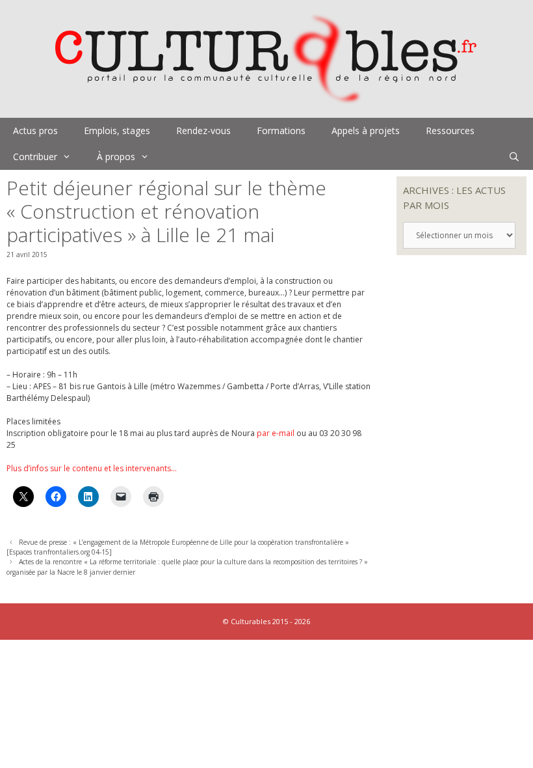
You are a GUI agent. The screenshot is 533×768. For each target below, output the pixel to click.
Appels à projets (366, 130)
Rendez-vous (203, 130)
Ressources (450, 130)
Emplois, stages (117, 130)
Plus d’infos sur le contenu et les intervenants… (91, 468)
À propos (116, 156)
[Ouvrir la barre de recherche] (514, 157)
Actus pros (35, 130)
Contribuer (35, 156)
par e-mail (275, 433)
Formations (281, 130)
